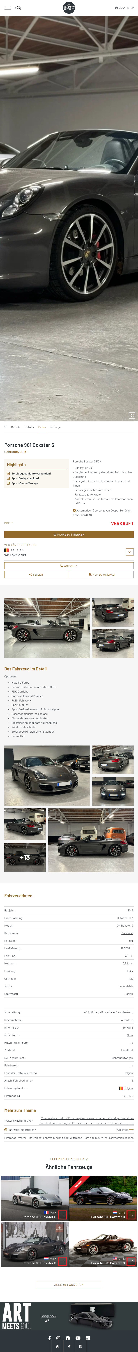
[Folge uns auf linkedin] (88, 1338)
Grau (130, 1035)
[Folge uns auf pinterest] (68, 1338)
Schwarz (128, 1027)
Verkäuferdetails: (20, 544)
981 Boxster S (125, 925)
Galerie (15, 427)
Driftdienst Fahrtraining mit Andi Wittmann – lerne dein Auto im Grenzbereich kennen (81, 1137)
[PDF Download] (81, 1346)
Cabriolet (127, 933)
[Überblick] (5, 427)
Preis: (9, 523)
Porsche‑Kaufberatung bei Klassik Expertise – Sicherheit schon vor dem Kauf (86, 1123)
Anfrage (55, 427)
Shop (130, 7)
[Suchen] (18, 8)
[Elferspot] (69, 7)
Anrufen (70, 565)
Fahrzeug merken (71, 534)
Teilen (37, 574)
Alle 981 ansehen (69, 1284)
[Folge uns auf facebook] (49, 1338)
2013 (130, 910)
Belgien (128, 1088)
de (120, 7)
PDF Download (103, 574)
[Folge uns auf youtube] (78, 1338)
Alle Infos (122, 1129)
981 (131, 940)
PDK (130, 978)
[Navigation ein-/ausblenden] (7, 8)
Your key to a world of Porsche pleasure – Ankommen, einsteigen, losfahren (87, 1118)
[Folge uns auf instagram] (58, 1338)
